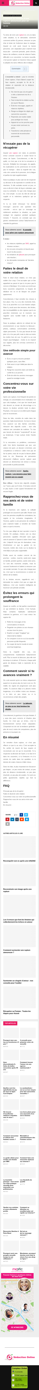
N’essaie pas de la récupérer (13, 791)
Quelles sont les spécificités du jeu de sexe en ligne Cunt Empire (10, 1090)
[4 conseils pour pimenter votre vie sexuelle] (28, 1033)
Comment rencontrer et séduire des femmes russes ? (10, 1137)
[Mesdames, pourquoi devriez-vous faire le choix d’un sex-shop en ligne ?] (28, 1246)
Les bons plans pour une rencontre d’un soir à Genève (27, 1113)
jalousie (21, 255)
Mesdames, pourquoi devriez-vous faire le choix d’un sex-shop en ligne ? (28, 1256)
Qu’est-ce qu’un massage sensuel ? (25, 1233)
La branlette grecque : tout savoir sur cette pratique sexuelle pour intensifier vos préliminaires (11, 1184)
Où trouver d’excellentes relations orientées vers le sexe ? (10, 1114)
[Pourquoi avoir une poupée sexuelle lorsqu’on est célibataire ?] (11, 1246)
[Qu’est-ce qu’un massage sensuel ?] (28, 1224)
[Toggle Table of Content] (24, 69)
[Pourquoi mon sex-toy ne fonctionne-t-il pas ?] (11, 1033)
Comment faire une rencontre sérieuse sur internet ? (27, 1159)
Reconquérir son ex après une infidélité (19, 861)
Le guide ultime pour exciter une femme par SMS (11, 1159)
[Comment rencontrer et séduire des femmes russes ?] (11, 1128)
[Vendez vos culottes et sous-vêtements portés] (11, 1200)
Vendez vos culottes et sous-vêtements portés (10, 1209)
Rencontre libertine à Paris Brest (11, 1232)
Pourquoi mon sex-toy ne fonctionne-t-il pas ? (11, 1042)
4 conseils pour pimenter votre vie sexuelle (26, 1042)
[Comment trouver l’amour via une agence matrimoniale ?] (28, 1055)
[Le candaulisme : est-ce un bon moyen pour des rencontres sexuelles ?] (28, 1080)
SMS (27, 243)
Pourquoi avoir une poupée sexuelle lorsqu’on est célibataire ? (10, 1256)
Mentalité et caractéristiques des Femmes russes (27, 1137)
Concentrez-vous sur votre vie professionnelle (19, 797)
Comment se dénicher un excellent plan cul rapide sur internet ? (27, 1210)
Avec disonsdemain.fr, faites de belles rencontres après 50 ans (10, 1065)
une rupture (13, 153)
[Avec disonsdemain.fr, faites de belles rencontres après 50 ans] (11, 1055)
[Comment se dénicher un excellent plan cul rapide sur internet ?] (28, 1200)
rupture (21, 35)
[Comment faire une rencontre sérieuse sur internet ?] (28, 1150)
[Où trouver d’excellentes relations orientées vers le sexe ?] (11, 1104)
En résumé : (7, 805)
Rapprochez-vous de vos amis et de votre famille (18, 800)
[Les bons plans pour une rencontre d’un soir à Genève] (28, 1104)
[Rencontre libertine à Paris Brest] (11, 1224)
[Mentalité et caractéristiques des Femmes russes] (28, 1128)
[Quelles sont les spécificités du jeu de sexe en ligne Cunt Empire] (11, 1080)
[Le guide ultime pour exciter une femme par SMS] (11, 1150)
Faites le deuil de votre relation (14, 794)
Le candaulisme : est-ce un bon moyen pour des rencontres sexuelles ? (28, 1090)
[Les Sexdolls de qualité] (28, 1172)
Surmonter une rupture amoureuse (12, 15)
